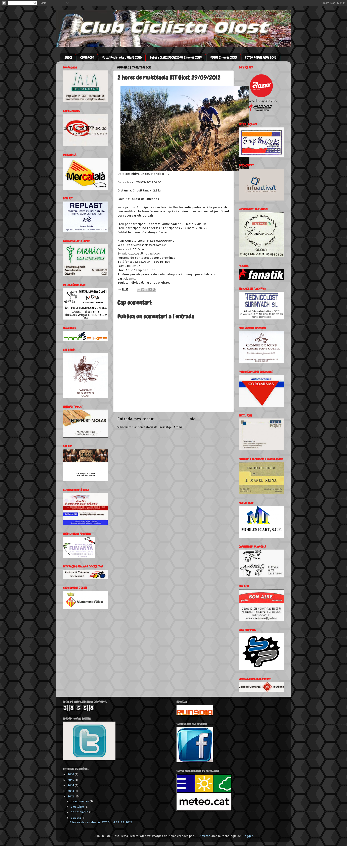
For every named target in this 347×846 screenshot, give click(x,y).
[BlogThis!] (143, 290)
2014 (71, 785)
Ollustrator (202, 836)
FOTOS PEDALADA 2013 (261, 57)
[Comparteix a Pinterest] (154, 290)
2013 (71, 790)
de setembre (80, 812)
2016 (71, 774)
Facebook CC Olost (131, 249)
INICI (68, 57)
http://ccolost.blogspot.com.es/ (146, 245)
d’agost (76, 817)
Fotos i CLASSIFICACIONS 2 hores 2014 (176, 57)
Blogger (247, 836)
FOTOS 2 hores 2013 (223, 57)
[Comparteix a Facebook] (150, 290)
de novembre (80, 801)
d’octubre (78, 806)
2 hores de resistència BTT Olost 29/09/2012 (101, 822)
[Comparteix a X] (147, 290)
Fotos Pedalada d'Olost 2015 (122, 57)
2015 (71, 780)
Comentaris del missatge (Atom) (160, 427)
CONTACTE (87, 57)
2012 (71, 796)
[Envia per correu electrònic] (139, 290)
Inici (192, 418)
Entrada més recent (136, 418)
